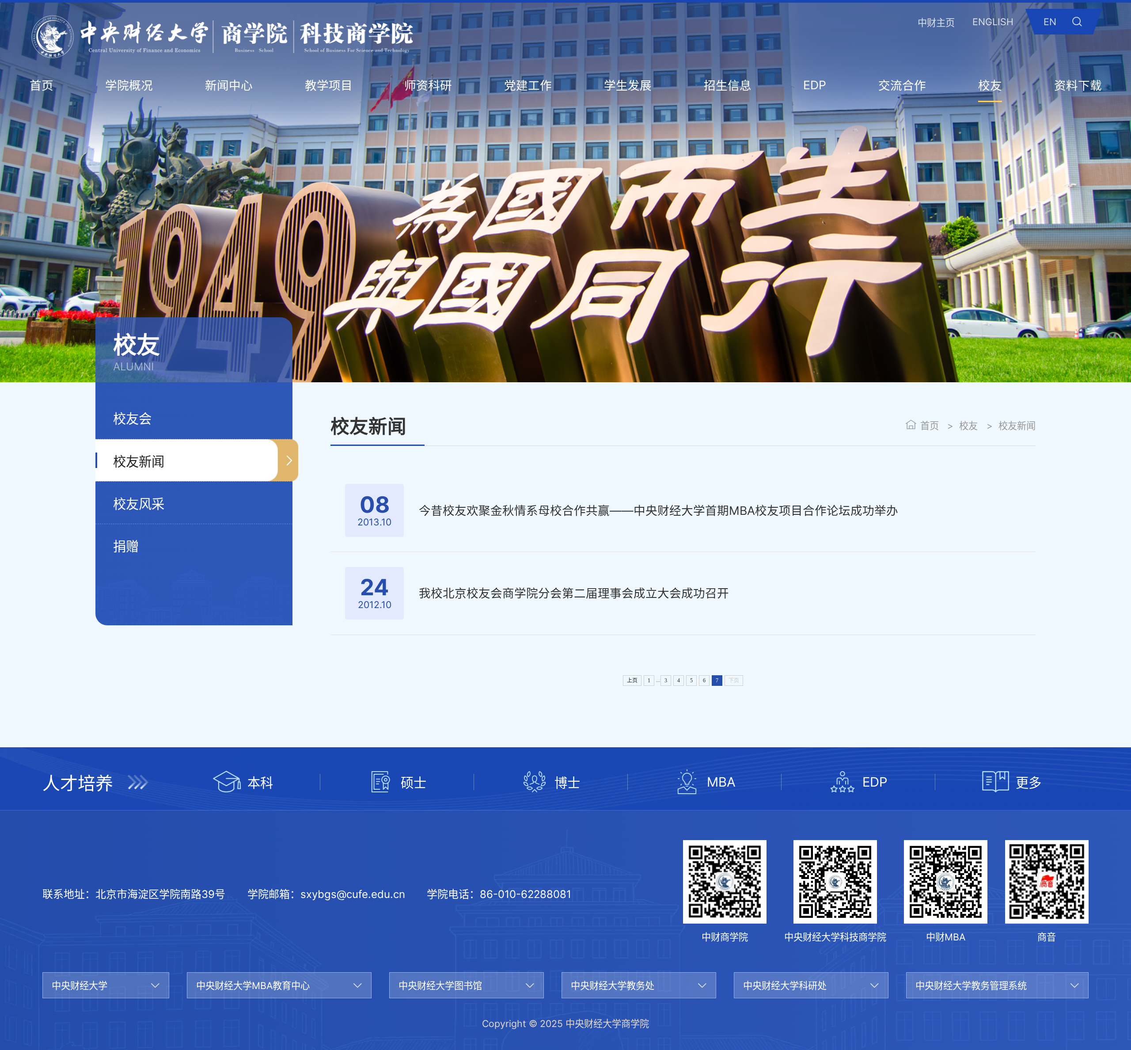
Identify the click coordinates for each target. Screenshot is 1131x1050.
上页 (632, 680)
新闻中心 (229, 85)
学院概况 (129, 85)
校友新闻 (138, 461)
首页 (41, 85)
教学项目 (329, 85)
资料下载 (1078, 85)
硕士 (413, 783)
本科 (260, 783)
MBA (721, 782)
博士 (567, 783)
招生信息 (727, 85)
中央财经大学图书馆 (440, 985)
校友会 (132, 418)
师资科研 (428, 85)
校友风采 (138, 504)
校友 (990, 85)
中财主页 (936, 22)
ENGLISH (992, 21)
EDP (814, 85)
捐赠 (126, 546)
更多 (1028, 783)
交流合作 (902, 85)
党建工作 (528, 85)
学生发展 (628, 85)
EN (1050, 21)
